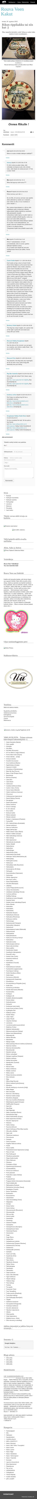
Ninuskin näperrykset (12, 1120)
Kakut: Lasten (10, 1449)
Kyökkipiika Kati (10, 1010)
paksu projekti (10, 1478)
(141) (9, 1358)
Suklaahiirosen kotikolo (12, 1241)
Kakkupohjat (9, 502)
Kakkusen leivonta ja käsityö (14, 937)
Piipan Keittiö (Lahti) (12, 1158)
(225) (9, 1364)
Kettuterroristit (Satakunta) (13, 979)
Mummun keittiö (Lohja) (13, 1095)
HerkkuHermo (10, 846)
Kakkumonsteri (10, 931)
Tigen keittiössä (10, 1276)
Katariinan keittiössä (12, 958)
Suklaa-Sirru (9, 1239)
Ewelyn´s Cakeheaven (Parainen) (15, 819)
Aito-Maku (9, 748)
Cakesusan (9, 784)
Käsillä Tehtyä (10, 1014)
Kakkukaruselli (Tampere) (13, 923)
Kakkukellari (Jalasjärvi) (13, 925)
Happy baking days (11, 829)
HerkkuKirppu (10, 850)
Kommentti (6, 466)
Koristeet (8, 1460)
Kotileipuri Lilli (10, 996)
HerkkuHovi (9, 848)
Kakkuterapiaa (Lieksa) (12, 944)
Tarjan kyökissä (10, 1272)
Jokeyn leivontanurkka (12, 890)
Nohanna (8, 1123)
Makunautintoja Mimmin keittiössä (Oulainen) (19, 1043)
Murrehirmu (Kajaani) (12, 1098)
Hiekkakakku (10, 867)
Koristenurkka (10, 991)
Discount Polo (11, 358)
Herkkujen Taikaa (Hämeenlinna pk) (16, 856)
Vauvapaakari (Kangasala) (13, 1303)
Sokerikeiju (9, 1220)
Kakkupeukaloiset (11, 935)
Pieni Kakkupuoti (11, 1154)
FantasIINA (9, 821)
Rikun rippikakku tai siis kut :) (17, 26)
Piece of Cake (10, 1152)
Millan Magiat (10, 1089)
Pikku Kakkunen (11, 1160)
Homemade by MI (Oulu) (13, 869)
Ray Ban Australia (12, 373)
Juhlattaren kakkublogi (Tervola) (15, 892)
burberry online (11, 395)
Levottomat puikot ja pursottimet (15, 1025)
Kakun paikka (10, 948)
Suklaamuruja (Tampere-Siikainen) (16, 1243)
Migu (7, 1079)
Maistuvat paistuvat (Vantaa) (14, 1031)
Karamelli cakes (10, 954)
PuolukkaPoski (10, 1179)
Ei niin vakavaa (10, 808)
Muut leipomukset (11, 1464)
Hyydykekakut (10, 1437)
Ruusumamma (10, 1195)
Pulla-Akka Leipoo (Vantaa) (14, 1175)
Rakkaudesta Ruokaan (12, 1185)
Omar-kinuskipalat (9, 716)
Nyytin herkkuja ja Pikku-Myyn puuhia (17, 1129)
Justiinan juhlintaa (11, 894)
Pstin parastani (10, 1172)
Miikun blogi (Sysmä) (12, 1081)
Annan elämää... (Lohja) (13, 756)
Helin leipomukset (11, 840)
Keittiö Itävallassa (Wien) (13, 973)
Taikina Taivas (10, 1264)
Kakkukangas (10, 921)
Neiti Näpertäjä (10, 1110)
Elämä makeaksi (11, 815)
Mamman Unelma (11, 1046)
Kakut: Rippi (14, 134)
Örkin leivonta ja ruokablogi (14, 1320)
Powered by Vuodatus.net (28, 1496)
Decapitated (9, 800)
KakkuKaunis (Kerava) (12, 915)
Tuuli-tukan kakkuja (11, 1295)
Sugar (8, 1235)
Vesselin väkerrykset (12, 1308)
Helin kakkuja (10, 838)
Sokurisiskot (9, 1233)
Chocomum (9, 794)
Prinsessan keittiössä (12, 1170)
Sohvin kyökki (10, 1216)
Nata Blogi (9, 1108)
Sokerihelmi (9, 1218)
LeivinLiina (9, 1023)
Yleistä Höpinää (10, 1474)
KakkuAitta (9, 906)
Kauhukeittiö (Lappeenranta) (14, 969)
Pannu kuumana (10, 1141)
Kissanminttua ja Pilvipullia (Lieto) (16, 983)
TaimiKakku (9, 1268)
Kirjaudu (32, 2)
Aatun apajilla (10, 744)
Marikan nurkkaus (11, 1058)
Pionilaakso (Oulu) (11, 1164)
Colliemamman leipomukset (14, 796)
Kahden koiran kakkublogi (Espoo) (16, 902)
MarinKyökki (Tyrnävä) (12, 1062)
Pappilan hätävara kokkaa (13, 1143)
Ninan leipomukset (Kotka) (13, 1118)
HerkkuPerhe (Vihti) (11, 852)
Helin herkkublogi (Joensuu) (14, 836)
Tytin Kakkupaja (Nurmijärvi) (14, 1297)
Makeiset (8, 506)
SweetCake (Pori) (11, 1256)
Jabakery (8, 885)
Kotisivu (13, 459)
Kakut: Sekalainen (11, 1454)
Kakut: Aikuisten (11, 1443)
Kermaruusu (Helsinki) (12, 977)
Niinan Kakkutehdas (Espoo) (14, 1116)
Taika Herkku (10, 1260)
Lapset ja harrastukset (12, 1462)
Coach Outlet (11, 260)
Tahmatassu (9, 1258)
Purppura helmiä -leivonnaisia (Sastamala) (18, 1181)
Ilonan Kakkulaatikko (12, 881)
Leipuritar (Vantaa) (11, 1021)
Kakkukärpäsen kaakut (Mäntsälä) (16, 929)
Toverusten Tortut (11, 1289)
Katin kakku (9, 960)
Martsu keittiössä (11, 1068)
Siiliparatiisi (9, 1202)
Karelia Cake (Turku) (12, 956)
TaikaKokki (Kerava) (12, 1262)
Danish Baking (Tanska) (13, 798)
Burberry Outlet (11, 325)
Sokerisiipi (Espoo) (11, 1231)
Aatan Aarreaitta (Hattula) (13, 742)
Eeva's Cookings (11, 806)
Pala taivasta (10, 1137)
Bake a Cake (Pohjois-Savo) (14, 773)
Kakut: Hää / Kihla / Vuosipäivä (15, 1445)
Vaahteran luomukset (12, 1301)
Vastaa (7, 157)
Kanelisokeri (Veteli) (12, 950)
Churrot (6, 718)
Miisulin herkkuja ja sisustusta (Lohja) (17, 1087)
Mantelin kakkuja (11, 1052)
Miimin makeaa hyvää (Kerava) (15, 1083)
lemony (9, 162)
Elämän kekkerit (10, 817)
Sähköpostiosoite (13, 451)
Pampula (8, 1139)
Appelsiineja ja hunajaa (12, 765)
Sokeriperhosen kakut (12, 1229)
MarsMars (9, 1064)
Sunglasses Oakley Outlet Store (16, 416)
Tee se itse (9, 1468)
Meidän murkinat (11, 1071)
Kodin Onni (9, 985)
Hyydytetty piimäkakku (10, 711)
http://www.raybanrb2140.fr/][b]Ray (19, 380)
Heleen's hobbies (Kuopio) (13, 833)
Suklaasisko (9, 1247)
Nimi (5, 445)
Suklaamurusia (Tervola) (13, 1245)
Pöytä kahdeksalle (11, 1183)
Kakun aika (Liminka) (12, 946)
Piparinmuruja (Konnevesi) (13, 1166)
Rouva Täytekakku (11, 1191)
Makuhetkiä (9, 1039)
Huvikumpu (9, 875)
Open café (9, 1133)
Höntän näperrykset (11, 877)
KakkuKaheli (9, 910)
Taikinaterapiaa (10, 1266)
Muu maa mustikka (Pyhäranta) (15, 1100)
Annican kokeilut (11, 759)
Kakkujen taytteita (11, 500)
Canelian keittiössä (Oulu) (13, 786)
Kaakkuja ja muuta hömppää (14, 898)
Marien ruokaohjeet (11, 1054)
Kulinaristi (9, 1004)
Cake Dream (9, 781)
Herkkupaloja (10, 858)
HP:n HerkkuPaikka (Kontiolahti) (15, 823)
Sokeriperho (9, 1224)
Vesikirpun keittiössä (12, 1306)
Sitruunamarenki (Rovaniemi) (14, 1210)
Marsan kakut (10, 1066)
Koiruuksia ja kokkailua (12, 987)
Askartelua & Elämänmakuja (14, 769)
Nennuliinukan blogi (11, 1114)
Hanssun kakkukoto (12, 827)
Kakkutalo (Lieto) (11, 942)
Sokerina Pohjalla (11, 1222)
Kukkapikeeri (7, 714)
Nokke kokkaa (10, 1125)
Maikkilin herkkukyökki (12, 1029)
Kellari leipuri (10, 975)
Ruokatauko (9, 1193)
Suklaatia (9, 1251)
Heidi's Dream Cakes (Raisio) (14, 831)
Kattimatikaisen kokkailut (13, 967)
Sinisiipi (8, 1204)
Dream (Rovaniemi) (11, 802)
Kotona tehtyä (10, 1000)
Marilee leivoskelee (11, 1060)
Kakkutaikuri (9, 940)
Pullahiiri (8, 1177)
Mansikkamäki (10, 1050)
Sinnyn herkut (10, 1206)
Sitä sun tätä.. (10, 1214)
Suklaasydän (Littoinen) (13, 1249)
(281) (9, 1360)
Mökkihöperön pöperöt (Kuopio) (15, 1102)
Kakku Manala (10, 904)
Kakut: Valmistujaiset (12, 1456)
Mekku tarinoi (10, 1073)
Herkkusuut (9, 863)
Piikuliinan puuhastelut (12, 1156)
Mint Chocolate (10, 1091)
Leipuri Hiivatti (10, 1019)
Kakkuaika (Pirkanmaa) (13, 917)
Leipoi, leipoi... (10, 1016)
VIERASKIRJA (10, 1470)
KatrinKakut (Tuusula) (12, 962)
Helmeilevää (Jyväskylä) (13, 842)
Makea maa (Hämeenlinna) (14, 1033)
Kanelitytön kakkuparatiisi (13, 952)
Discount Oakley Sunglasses (15, 341)
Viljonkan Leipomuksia (12, 1310)
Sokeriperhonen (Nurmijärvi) (14, 1227)
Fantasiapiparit (10, 1431)
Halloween (9, 1435)
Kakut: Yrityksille (11, 1458)
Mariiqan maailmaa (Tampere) (14, 1056)
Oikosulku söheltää (11, 1131)
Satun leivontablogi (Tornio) (14, 1199)
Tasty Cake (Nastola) (12, 1274)
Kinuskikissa (10, 981)
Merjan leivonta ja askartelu (14, 1075)
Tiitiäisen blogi (10, 1281)
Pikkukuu (9, 1162)
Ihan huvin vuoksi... (11, 879)
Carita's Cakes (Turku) (12, 788)
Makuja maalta (10, 1041)
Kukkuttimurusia (10, 1002)
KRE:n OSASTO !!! (11, 1441)
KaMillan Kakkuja (11, 896)
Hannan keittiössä (11, 825)
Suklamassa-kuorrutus (10, 713)
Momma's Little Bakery (12, 1093)
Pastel (8, 1145)
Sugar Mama (10, 1237)
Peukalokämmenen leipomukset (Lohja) (17, 1150)
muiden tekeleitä (11, 1476)
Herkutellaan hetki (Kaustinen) (14, 865)
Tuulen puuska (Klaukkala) (13, 1293)
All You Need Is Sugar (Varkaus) (15, 752)
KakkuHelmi (9, 908)
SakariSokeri (10, 1197)
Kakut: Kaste (10, 1447)
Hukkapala (9, 871)
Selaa (19, 2)
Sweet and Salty (11, 1254)
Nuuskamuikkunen (11, 1127)
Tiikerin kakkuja (10, 1279)
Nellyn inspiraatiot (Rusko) (13, 1112)
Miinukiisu (9, 1085)
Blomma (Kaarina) (11, 777)
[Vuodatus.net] (8, 1494)
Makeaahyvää (10, 1035)
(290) (9, 1362)
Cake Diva (9, 779)
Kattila (8, 964)
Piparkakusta (10, 1466)
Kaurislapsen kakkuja (12, 971)
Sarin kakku (9, 510)
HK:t (7, 1433)
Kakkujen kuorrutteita (12, 497)
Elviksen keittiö (10, 813)
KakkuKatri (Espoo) (11, 912)
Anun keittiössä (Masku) (13, 763)
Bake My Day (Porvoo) (12, 771)
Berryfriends (9, 775)
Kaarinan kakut (10, 900)
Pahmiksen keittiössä (12, 1135)
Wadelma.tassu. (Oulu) (12, 1318)
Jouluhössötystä (11, 1439)
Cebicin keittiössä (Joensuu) (14, 792)
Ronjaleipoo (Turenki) (12, 1189)
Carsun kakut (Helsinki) (13, 790)
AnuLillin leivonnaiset (12, 761)
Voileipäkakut (10, 1472)
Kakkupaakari (10, 933)
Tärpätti (8, 1299)
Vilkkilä (8, 1312)
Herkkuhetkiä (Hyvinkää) (13, 854)
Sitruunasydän (10, 1212)
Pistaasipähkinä (10, 1168)
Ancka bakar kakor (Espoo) (14, 754)
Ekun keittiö (9, 811)
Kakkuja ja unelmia (11, 919)
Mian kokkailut (10, 1077)
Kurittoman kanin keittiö (13, 1006)
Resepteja (9, 508)
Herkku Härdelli (10, 844)
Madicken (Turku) (11, 1027)
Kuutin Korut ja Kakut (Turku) (14, 1008)
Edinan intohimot (11, 804)
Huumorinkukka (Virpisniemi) (14, 873)
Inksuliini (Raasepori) (12, 883)
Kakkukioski (9, 927)
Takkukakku (9, 1270)
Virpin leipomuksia (11, 1316)
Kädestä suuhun (10, 1012)
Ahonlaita (9, 746)
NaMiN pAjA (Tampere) (12, 1104)
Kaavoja (8, 495)
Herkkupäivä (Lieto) (11, 860)
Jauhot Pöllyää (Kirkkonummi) (14, 888)
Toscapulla (9, 1287)
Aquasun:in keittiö (11, 767)
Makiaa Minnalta (11, 1037)
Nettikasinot (12, 2)
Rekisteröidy (25, 2)
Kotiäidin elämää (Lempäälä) (14, 998)
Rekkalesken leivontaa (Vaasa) (15, 1187)
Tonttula (8, 1285)
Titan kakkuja (10, 1283)
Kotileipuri (9, 994)
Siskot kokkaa (10, 1208)
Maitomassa (7, 720)
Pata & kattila (10, 1147)
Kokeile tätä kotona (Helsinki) (14, 989)
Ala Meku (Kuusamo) (12, 750)
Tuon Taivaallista (11, 1291)
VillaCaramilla (10, 1314)
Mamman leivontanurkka (13, 1048)
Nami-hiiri (9, 1106)
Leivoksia (9, 504)
